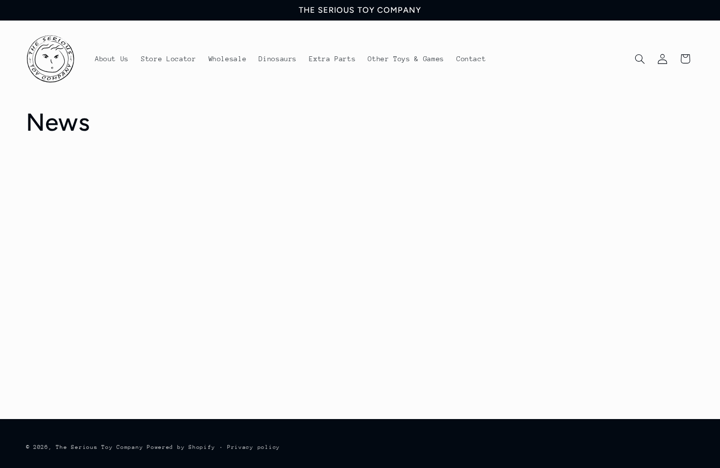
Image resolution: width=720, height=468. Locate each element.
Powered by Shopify (181, 447)
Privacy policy (253, 447)
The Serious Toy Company (99, 447)
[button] (639, 58)
